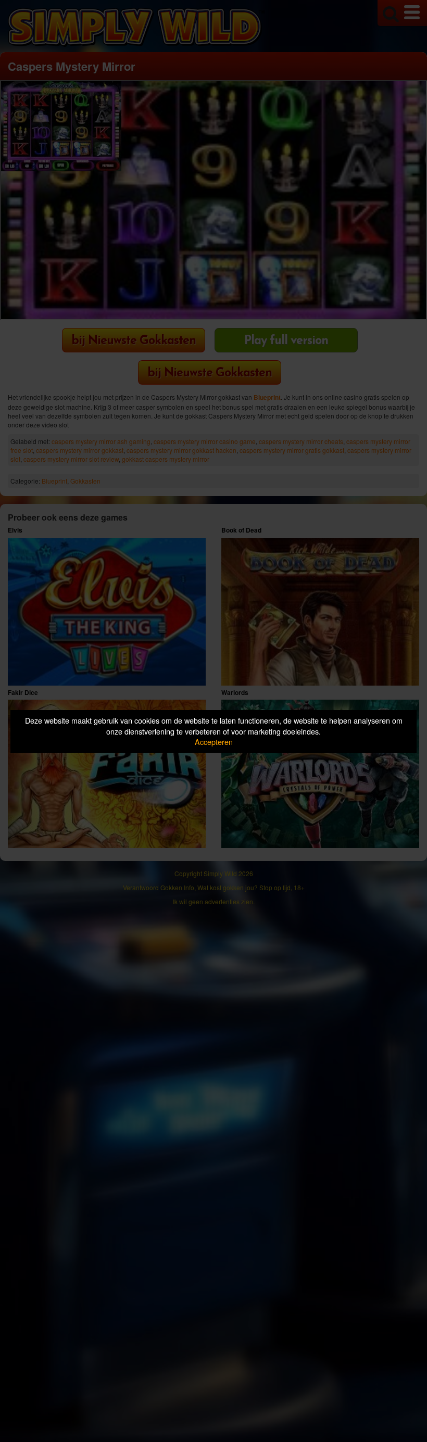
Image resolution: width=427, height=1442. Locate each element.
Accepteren (214, 741)
